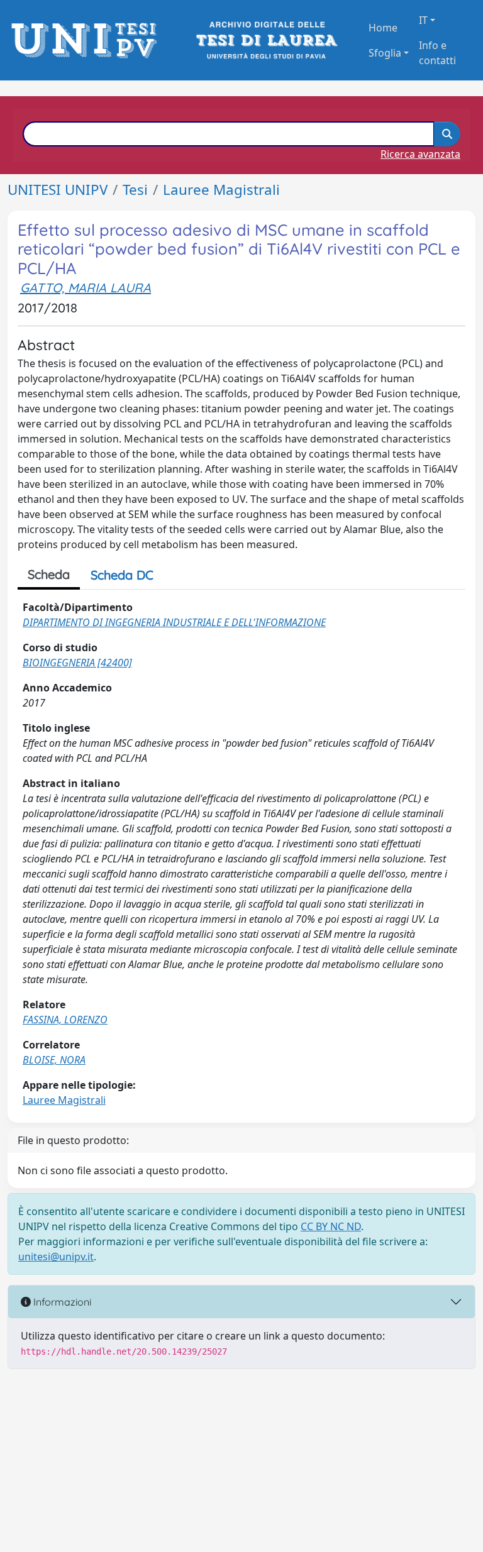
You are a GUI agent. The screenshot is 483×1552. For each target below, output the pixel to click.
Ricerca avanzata (420, 154)
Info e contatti (437, 52)
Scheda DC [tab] (122, 575)
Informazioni (61, 1302)
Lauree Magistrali (221, 189)
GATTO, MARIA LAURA (85, 287)
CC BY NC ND (331, 1226)
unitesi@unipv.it (56, 1256)
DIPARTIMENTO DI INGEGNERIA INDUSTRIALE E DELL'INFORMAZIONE (174, 622)
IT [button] (423, 20)
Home (383, 28)
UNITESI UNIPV (58, 189)
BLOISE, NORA (54, 1060)
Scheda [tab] (49, 574)
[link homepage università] (265, 40)
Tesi (135, 189)
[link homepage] (88, 40)
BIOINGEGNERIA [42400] (77, 662)
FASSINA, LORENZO (65, 1019)
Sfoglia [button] (385, 53)
